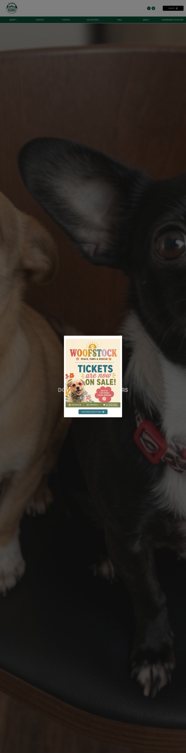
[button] (121, 337)
